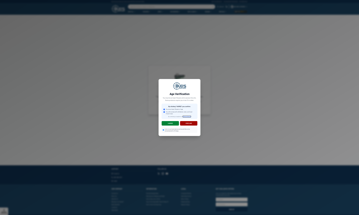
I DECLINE (188, 123)
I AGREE (170, 123)
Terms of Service (187, 116)
